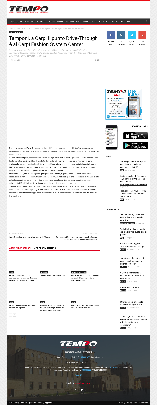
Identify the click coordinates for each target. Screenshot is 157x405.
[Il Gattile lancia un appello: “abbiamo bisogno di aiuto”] (112, 305)
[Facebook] (75, 389)
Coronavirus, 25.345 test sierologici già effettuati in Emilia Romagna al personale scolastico (76, 238)
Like (110, 32)
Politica (78, 21)
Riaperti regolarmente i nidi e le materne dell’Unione (29, 237)
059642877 (85, 357)
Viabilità (115, 21)
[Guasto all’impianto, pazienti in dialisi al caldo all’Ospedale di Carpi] (85, 293)
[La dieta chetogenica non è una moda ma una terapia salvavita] (112, 218)
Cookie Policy (120, 403)
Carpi (27, 21)
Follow (121, 32)
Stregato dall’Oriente (129, 287)
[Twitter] (81, 389)
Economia (60, 21)
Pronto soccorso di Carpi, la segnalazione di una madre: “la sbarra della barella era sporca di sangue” (23, 278)
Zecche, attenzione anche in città (52, 275)
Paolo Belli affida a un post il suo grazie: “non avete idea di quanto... (133, 232)
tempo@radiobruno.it (83, 383)
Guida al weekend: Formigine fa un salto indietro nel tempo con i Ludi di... (133, 179)
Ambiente (43, 21)
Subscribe (142, 32)
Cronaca (34, 21)
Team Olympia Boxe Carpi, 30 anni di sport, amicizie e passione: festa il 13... (133, 164)
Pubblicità (78, 375)
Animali (52, 21)
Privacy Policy (132, 403)
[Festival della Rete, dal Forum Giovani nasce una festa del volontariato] (112, 194)
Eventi (101, 21)
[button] (147, 21)
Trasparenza (143, 403)
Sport (108, 21)
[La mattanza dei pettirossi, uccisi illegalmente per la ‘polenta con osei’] (112, 262)
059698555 (86, 370)
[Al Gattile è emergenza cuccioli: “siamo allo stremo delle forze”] (112, 276)
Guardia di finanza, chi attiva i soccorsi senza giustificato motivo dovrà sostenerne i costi (85, 278)
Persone (123, 290)
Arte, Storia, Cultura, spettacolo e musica (133, 185)
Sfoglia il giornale (16, 21)
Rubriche (86, 21)
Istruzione (70, 21)
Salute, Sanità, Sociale (23, 29)
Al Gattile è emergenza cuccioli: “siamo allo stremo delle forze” (132, 276)
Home (11, 29)
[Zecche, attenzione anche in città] (54, 263)
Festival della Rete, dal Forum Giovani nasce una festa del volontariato (133, 194)
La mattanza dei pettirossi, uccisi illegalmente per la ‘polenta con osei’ (132, 261)
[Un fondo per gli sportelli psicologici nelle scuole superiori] (23, 293)
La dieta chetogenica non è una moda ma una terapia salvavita (132, 217)
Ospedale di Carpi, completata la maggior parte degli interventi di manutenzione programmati (52, 307)
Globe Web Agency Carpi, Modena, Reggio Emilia (36, 403)
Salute (94, 21)
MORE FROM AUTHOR (45, 248)
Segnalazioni (125, 21)
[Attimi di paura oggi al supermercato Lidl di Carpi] (112, 247)
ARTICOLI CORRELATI (20, 248)
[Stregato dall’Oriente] (112, 291)
